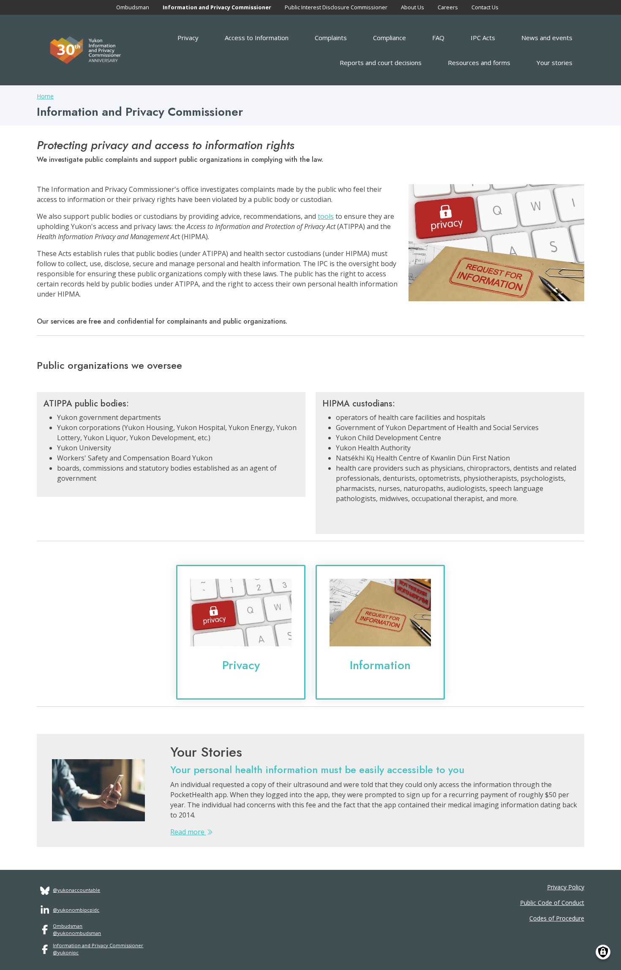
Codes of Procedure (556, 918)
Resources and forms (479, 62)
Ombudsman (132, 7)
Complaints (331, 37)
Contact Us (484, 7)
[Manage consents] (603, 952)
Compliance (389, 37)
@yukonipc (66, 952)
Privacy (188, 37)
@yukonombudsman (77, 933)
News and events (546, 37)
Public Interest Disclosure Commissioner (336, 7)
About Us (412, 7)
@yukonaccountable (76, 890)
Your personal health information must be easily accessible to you (317, 769)
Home (45, 96)
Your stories (554, 62)
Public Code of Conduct (552, 903)
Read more (188, 831)
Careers (448, 7)
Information (380, 665)
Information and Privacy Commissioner (217, 7)
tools (326, 216)
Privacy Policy (565, 887)
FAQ (438, 37)
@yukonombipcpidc (76, 910)
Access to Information (257, 37)
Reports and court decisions (381, 62)
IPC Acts (483, 37)
